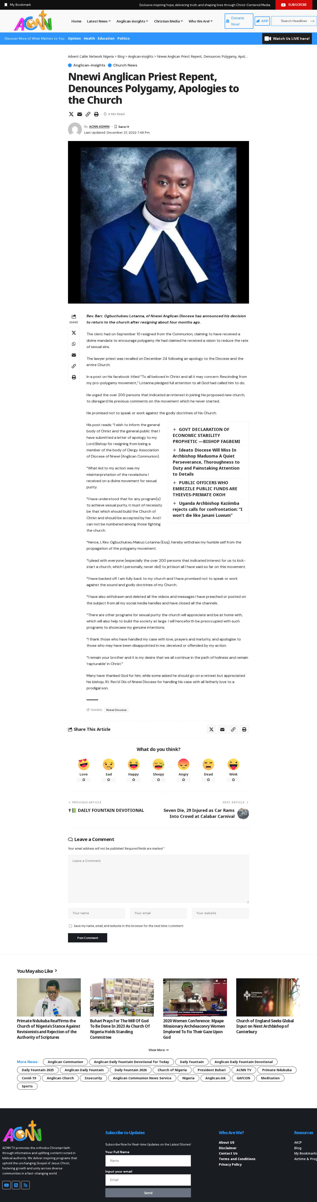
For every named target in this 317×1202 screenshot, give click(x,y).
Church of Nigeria (172, 1070)
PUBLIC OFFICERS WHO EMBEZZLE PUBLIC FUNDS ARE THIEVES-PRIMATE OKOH (205, 488)
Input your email (118, 1171)
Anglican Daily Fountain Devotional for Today (131, 1062)
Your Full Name (117, 1152)
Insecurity (93, 1078)
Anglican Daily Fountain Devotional (244, 1062)
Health (89, 38)
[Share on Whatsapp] (73, 343)
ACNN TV (243, 1070)
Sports (27, 1086)
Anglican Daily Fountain (84, 1070)
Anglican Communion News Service (142, 1078)
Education (106, 38)
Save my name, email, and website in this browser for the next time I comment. (129, 926)
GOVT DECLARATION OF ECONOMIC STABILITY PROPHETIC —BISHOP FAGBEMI (206, 435)
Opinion (74, 38)
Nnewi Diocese (116, 710)
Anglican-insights (89, 65)
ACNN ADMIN (99, 126)
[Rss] (25, 1185)
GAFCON (243, 1078)
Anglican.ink (215, 1078)
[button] (88, 114)
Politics (123, 38)
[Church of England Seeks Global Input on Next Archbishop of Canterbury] (268, 997)
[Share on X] (71, 114)
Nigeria (188, 1078)
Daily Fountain (192, 1062)
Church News (125, 65)
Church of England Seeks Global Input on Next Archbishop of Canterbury (265, 1026)
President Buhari (212, 1070)
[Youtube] (6, 1185)
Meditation (270, 1078)
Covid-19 (29, 1078)
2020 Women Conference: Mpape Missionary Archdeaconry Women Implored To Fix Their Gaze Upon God (194, 1029)
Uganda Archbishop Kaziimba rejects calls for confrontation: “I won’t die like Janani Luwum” (208, 509)
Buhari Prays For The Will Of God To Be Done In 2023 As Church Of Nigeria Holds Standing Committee (120, 1029)
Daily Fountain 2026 (131, 1070)
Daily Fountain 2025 (38, 1070)
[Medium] (16, 1185)
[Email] (79, 114)
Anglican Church (60, 1078)
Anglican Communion (65, 1062)
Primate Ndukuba (277, 1070)
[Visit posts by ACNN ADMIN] (75, 129)
